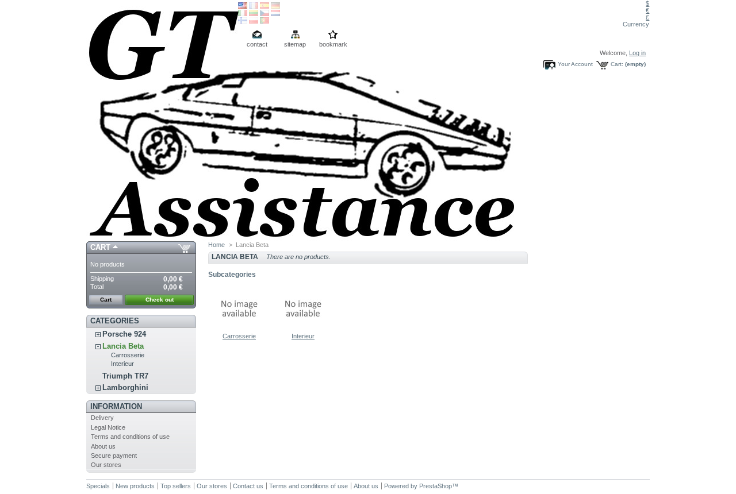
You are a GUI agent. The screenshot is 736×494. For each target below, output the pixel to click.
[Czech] (264, 13)
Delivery (102, 417)
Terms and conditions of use (130, 436)
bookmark (333, 44)
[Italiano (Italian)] (242, 13)
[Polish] (253, 21)
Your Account (575, 64)
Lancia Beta (123, 346)
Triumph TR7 (125, 376)
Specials (98, 486)
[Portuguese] (264, 21)
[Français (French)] (253, 6)
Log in (637, 52)
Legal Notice (108, 427)
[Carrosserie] (239, 329)
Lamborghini (125, 387)
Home (216, 244)
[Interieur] (303, 329)
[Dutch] (275, 13)
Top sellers (175, 486)
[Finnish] (242, 21)
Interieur (122, 363)
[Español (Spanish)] (264, 6)
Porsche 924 (124, 334)
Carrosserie (127, 355)
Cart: (617, 64)
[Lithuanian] (253, 13)
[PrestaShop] (162, 120)
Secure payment (114, 455)
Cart (100, 247)
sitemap (295, 44)
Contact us (248, 486)
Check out (159, 299)
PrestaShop (435, 486)
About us (103, 446)
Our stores (106, 464)
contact (257, 44)
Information (116, 406)
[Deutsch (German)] (275, 6)
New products (135, 486)
